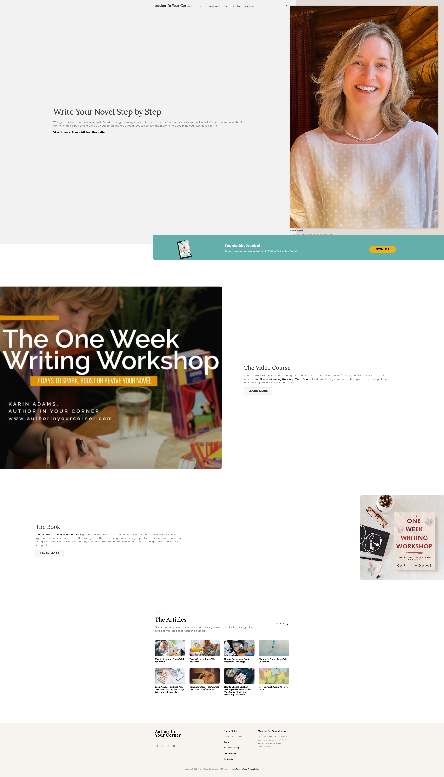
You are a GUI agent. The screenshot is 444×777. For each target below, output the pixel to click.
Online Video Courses (233, 736)
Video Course (214, 6)
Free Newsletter (230, 753)
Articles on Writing (231, 748)
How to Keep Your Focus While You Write (170, 660)
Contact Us (228, 759)
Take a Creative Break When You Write (203, 660)
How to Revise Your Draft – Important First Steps (237, 660)
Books (226, 742)
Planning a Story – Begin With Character (273, 660)
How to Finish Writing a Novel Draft (273, 688)
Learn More (258, 391)
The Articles (170, 619)
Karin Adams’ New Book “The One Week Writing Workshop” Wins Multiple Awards (169, 689)
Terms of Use (241, 769)
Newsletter (249, 6)
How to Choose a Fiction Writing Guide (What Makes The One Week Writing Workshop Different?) (237, 690)
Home (200, 6)
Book (226, 6)
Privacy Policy (253, 769)
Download (383, 249)
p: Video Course (283, 379)
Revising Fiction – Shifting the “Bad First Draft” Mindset (204, 688)
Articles (236, 6)
